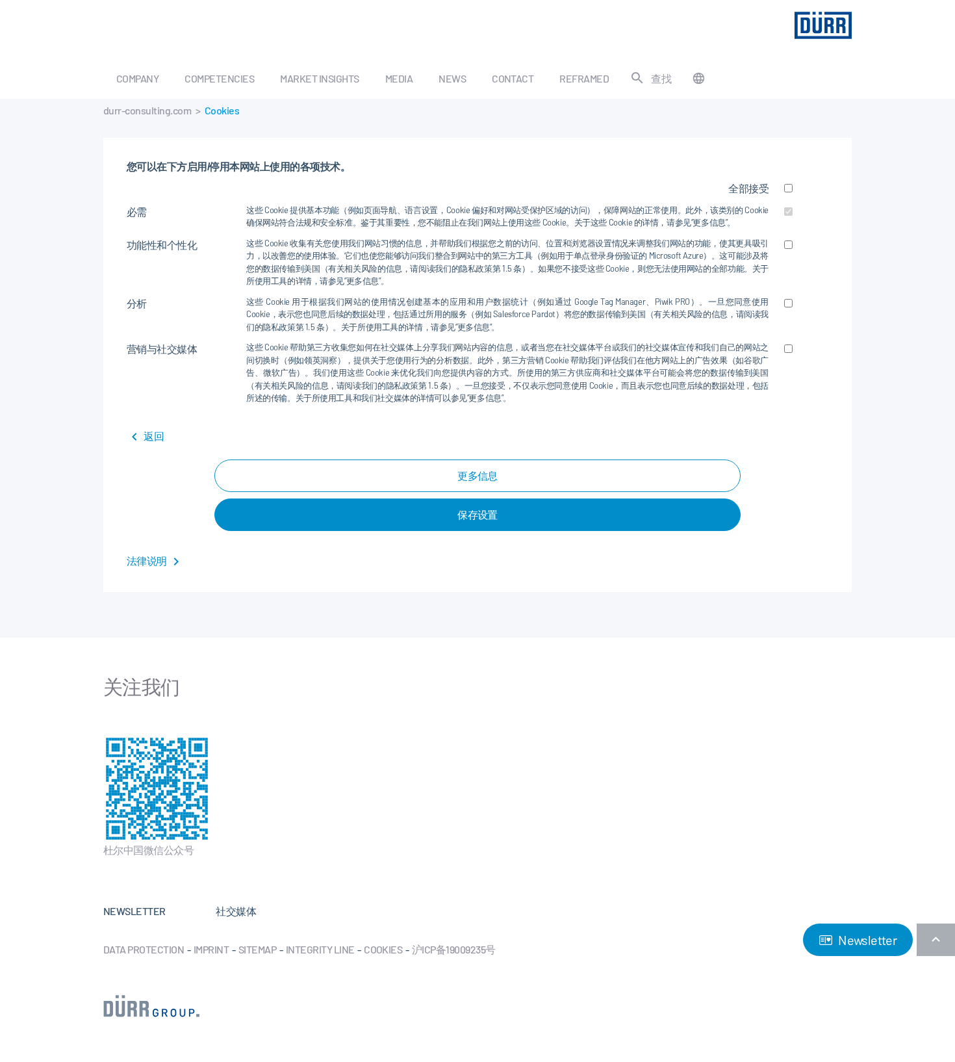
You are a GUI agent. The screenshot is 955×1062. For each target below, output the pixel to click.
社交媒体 (236, 911)
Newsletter (866, 940)
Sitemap (257, 949)
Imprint (211, 949)
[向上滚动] (936, 940)
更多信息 (477, 475)
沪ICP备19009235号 (454, 949)
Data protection (143, 949)
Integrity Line (320, 949)
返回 (153, 436)
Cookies (383, 949)
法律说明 (147, 560)
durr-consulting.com (147, 110)
